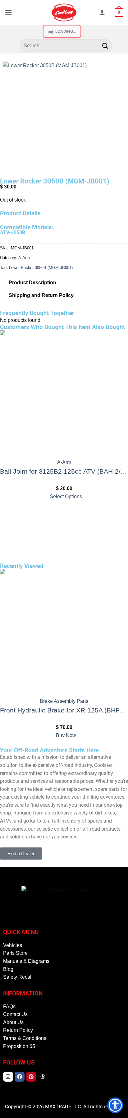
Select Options (66, 496)
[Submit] (105, 45)
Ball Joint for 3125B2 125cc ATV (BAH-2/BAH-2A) (64, 471)
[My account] (102, 12)
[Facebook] (20, 1077)
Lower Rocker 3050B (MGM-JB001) (41, 267)
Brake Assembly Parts (64, 701)
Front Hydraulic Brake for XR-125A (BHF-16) (64, 710)
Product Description (32, 282)
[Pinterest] (31, 1077)
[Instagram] (8, 1077)
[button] (8, 12)
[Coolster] (64, 12)
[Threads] (43, 1077)
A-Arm (24, 257)
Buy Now (66, 735)
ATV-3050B (12, 232)
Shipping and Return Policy (41, 295)
